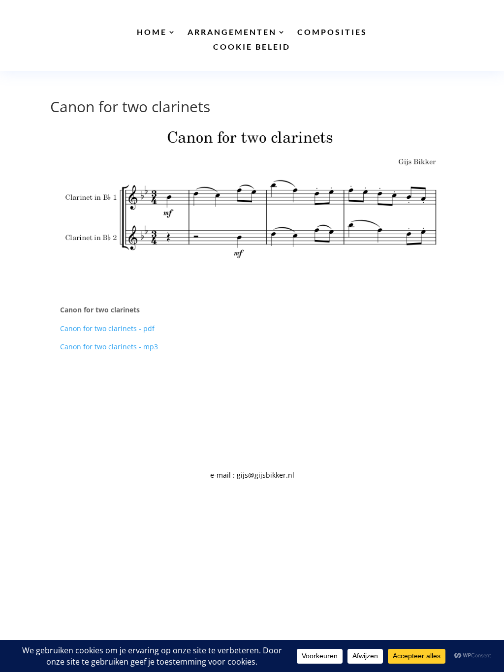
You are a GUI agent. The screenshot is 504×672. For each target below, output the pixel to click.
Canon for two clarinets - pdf (107, 328)
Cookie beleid (251, 47)
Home (152, 32)
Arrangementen (232, 32)
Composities (332, 32)
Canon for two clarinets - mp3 (109, 346)
